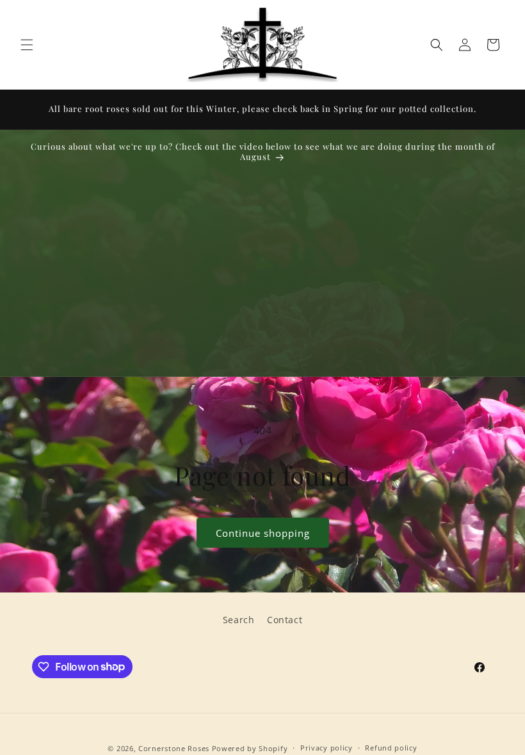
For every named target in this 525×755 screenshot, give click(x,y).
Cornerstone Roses (173, 748)
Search (239, 620)
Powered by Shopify (250, 748)
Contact (284, 620)
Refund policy (391, 747)
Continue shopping (263, 533)
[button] (27, 45)
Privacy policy (326, 747)
